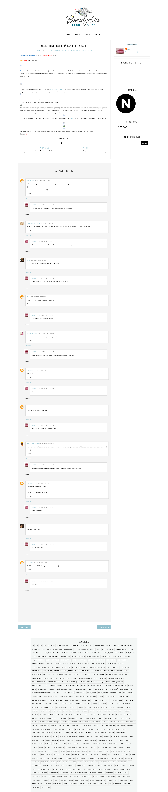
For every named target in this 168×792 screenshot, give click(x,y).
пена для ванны (117, 682)
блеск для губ (36, 653)
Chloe (128, 718)
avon (53, 711)
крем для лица (36, 671)
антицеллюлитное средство (62, 649)
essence (124, 729)
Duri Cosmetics (110, 725)
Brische (93, 714)
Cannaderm (73, 718)
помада (130, 685)
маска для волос (49, 674)
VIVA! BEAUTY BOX (37, 784)
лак (76, 671)
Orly (51, 765)
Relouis (68, 769)
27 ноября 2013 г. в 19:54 (46, 315)
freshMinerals (120, 733)
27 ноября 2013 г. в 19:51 (46, 278)
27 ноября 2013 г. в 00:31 (41, 407)
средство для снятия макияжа (86, 696)
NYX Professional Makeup (108, 762)
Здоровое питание (52, 660)
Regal (49, 769)
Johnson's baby (84, 744)
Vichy (115, 780)
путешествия (42, 689)
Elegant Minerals (46, 729)
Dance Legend (130, 722)
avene (48, 711)
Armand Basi (120, 707)
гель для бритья (83, 653)
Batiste (92, 711)
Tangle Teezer (110, 776)
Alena (29, 297)
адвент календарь (63, 645)
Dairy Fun (121, 722)
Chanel (122, 718)
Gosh (131, 736)
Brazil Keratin (78, 714)
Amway (52, 707)
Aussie (42, 711)
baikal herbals (74, 711)
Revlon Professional (90, 769)
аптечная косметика (81, 649)
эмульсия (102, 704)
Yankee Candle (102, 784)
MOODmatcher (70, 758)
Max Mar (103, 754)
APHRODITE (73, 707)
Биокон (131, 649)
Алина (39, 51)
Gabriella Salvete (37, 736)
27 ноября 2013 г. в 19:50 (46, 465)
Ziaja (42, 787)
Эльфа (95, 704)
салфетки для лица (101, 689)
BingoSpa (35, 714)
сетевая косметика (126, 689)
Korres (47, 747)
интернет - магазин (38, 664)
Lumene (84, 751)
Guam (42, 740)
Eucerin (49, 733)
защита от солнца (38, 660)
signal (126, 773)
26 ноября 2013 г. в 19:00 (38, 297)
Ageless (118, 704)
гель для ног (130, 653)
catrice (101, 718)
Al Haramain (126, 704)
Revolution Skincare (105, 769)
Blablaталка (60, 714)
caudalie (108, 718)
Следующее (25, 627)
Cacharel (42, 718)
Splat (65, 776)
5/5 (45, 645)
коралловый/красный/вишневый (64, 51)
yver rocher (117, 784)
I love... (128, 740)
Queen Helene (41, 769)
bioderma (43, 714)
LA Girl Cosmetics (71, 747)
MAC (112, 751)
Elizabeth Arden (59, 729)
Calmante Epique (52, 718)
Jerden (76, 744)
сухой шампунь (110, 696)
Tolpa (56, 780)
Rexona (116, 769)
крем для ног (47, 671)
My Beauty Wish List (104, 758)
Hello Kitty (70, 740)
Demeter (53, 725)
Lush (90, 751)
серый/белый (114, 689)
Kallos (105, 744)
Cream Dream (96, 722)
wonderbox (82, 784)
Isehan (64, 744)
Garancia (48, 736)
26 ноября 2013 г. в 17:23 (48, 223)
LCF (99, 747)
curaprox (113, 722)
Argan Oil (104, 707)
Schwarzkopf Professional (79, 773)
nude (86, 762)
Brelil (87, 714)
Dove (101, 725)
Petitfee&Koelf (81, 765)
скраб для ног (80, 693)
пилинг (83, 685)
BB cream (99, 711)
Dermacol (61, 725)
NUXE (91, 762)
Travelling (98, 34)
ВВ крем (73, 653)
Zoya (48, 787)
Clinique (56, 722)
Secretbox (109, 773)
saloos (44, 773)
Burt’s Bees (127, 714)
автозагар (51, 645)
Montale (60, 758)
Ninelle (53, 762)
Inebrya (34, 744)
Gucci (48, 740)
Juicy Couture (96, 744)
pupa (33, 769)
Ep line (103, 729)
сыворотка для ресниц (71, 700)
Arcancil (96, 707)
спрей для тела (36, 696)
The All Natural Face (123, 776)
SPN (71, 776)
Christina (35, 722)
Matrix (96, 754)
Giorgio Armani (72, 736)
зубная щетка (122, 660)
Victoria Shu (123, 780)
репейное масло (62, 689)
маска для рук (73, 674)
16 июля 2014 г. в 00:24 (46, 581)
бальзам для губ (121, 649)
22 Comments (46, 51)
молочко (62, 678)
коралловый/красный (39, 667)
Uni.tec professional (81, 780)
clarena (42, 722)
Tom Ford (63, 780)
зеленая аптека (66, 660)
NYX (96, 762)
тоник (126, 700)
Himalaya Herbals (90, 740)
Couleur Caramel (84, 722)
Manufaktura (66, 754)
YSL (110, 784)
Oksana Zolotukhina (33, 223)
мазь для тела (36, 674)
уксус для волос (37, 704)
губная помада (54, 656)
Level (114, 747)
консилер (121, 664)
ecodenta (130, 725)
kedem (121, 744)
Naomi (121, 758)
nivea (59, 762)
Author (77, 34)
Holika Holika (102, 740)
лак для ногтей (81, 51)
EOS (98, 729)
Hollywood (112, 740)
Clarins (49, 722)
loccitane (48, 751)
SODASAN (52, 776)
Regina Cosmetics (58, 769)
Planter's (132, 765)
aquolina (88, 707)
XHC (89, 784)
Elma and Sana (79, 729)
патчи (108, 682)
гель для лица (119, 653)
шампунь (87, 704)
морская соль (71, 678)
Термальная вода (97, 700)
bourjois (69, 714)
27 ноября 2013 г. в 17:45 (47, 526)
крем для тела (68, 671)
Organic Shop (36, 765)
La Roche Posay (83, 747)
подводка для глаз (119, 685)
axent (59, 711)
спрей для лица (128, 693)
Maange (106, 751)
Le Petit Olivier (106, 747)
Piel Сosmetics (108, 765)
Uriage (92, 780)
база (98, 649)
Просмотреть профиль (132, 52)
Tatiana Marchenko (33, 526)
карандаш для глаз (69, 664)
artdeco (129, 707)
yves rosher (35, 787)
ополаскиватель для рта (116, 678)
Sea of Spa (93, 773)
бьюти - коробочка (63, 653)
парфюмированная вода (95, 682)
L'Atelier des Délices (58, 747)
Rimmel (72, 118)
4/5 (52, 51)
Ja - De (69, 744)
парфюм (82, 682)
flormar (96, 733)
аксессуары (74, 645)
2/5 (33, 645)
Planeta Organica (121, 765)
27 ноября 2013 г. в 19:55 (46, 352)
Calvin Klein (63, 718)
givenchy (89, 736)
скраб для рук (91, 693)
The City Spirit (36, 780)
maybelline (116, 754)
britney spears (102, 714)
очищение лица (72, 682)
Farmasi (73, 733)
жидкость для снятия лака (121, 656)
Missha (42, 758)
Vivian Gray (47, 784)
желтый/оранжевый (78, 656)
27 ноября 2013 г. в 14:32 (41, 483)
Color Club (73, 722)
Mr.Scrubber (91, 758)
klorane (34, 747)
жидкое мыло (105, 656)
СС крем (100, 696)
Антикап (116, 645)
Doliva (96, 725)
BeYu (120, 711)
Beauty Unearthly (32, 333)
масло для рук (123, 674)
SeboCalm (101, 773)
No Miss (65, 762)
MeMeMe (132, 754)
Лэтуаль (119, 671)
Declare (34, 725)
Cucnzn (104, 722)
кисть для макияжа (98, 664)
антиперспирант (126, 645)
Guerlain (55, 740)
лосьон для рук (97, 671)
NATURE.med (45, 762)
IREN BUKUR (56, 744)
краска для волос (113, 667)
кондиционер (111, 664)
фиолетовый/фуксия (66, 704)
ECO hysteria (121, 725)
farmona (81, 733)
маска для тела (85, 674)
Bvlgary (34, 718)
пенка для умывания (56, 685)
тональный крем (116, 700)
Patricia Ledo (60, 765)
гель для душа (108, 653)
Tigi (51, 780)
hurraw (121, 740)
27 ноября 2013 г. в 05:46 (46, 444)
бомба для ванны (48, 653)
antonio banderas (62, 707)
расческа (51, 689)
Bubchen (119, 714)
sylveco (95, 776)
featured (88, 733)
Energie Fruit (90, 729)
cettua (115, 718)
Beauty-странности (110, 711)
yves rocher (126, 784)
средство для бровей (50, 696)
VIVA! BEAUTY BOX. (56, 89)
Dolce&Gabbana (86, 725)
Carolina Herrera (90, 718)
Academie (111, 704)
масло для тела (37, 678)
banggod (85, 711)
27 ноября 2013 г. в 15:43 (46, 241)
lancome (93, 747)
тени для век (86, 700)
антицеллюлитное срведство (41, 649)
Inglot (41, 744)
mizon (54, 758)
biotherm (51, 714)
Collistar (64, 722)
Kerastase (128, 744)
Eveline (67, 733)
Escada (117, 729)
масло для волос (98, 674)
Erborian (110, 729)
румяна (90, 689)
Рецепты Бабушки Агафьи (77, 689)
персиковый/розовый (72, 685)
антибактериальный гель (103, 645)
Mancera (56, 754)
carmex (81, 718)
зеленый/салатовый (79, 660)
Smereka (44, 776)
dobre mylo (75, 725)
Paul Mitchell (70, 765)
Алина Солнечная (33, 444)
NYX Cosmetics (122, 762)
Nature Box (35, 762)
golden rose (115, 736)
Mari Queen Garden (78, 754)
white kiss (74, 784)
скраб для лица (69, 693)
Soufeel (59, 776)
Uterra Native (100, 780)
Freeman (111, 733)
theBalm (45, 780)
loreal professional (73, 751)
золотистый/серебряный (96, 660)
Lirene (33, 751)
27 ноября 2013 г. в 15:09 (46, 205)
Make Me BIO (35, 754)
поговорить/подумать (95, 685)
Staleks (76, 776)
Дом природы (65, 656)
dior (67, 725)
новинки (103, 678)
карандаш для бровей (54, 664)
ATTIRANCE (35, 711)
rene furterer (77, 769)
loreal (63, 751)
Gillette (62, 736)
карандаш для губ (84, 664)
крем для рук (58, 671)
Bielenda (127, 711)
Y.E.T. (94, 784)
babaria (65, 711)
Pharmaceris (92, 765)
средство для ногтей (66, 696)
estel (43, 733)
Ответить (29, 193)
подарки (108, 685)
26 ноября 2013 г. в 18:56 (38, 260)
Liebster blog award (125, 747)
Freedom (103, 733)
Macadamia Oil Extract (123, 751)
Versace (109, 780)
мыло (96, 678)
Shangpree (118, 773)
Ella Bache (69, 729)
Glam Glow (98, 736)
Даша (29, 260)
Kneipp (41, 747)
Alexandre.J (35, 707)
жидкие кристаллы (93, 656)
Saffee (128, 769)
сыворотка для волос (39, 700)
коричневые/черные (78, 667)
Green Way (35, 740)
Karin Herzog (113, 744)
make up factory (46, 754)
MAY (109, 754)
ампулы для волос (86, 645)
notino (80, 762)
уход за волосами (51, 704)
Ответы (28, 199)
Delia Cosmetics (44, 725)
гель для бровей (96, 653)
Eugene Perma (58, 733)
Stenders (83, 776)
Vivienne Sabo (57, 784)
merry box (35, 758)
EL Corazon (35, 729)
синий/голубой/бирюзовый (41, 693)
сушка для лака (123, 696)
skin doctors (36, 776)
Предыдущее (103, 627)
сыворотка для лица (55, 700)
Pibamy (100, 765)
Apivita (81, 707)
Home (68, 34)
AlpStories (44, 707)
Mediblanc (125, 754)
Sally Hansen (36, 773)
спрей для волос (115, 693)
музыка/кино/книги (85, 678)
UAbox (71, 780)
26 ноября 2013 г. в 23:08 (46, 333)
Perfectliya (30, 181)
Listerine (40, 751)
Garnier (55, 736)
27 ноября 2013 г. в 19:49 (46, 544)
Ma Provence (98, 751)
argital (112, 707)
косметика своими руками (96, 667)
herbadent (79, 740)
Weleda (66, 784)
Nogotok (73, 762)
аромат (92, 649)
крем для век (125, 667)
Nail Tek (89, 51)
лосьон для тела (109, 671)
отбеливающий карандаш (56, 682)
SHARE (65, 143)
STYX (89, 776)
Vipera (131, 780)
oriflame (45, 765)
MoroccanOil (81, 758)
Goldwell (124, 736)
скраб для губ (57, 693)
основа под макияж (38, 682)
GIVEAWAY (82, 736)
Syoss (102, 776)
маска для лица (62, 674)
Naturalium (128, 758)
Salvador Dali (53, 773)
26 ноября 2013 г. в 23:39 (41, 370)
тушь (132, 700)
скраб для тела (103, 693)
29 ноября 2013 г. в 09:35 (41, 563)
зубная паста (111, 660)
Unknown (30, 370)
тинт (107, 700)
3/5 (37, 645)
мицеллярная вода (50, 678)
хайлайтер (79, 704)
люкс (126, 671)
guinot (62, 740)
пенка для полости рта (39, 685)
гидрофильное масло (39, 656)
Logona (56, 751)
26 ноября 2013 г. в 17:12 (42, 181)
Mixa (48, 758)
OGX (130, 762)
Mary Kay (89, 754)
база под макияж (108, 649)
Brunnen (111, 714)
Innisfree (48, 744)
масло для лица (111, 674)
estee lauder (36, 733)
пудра (34, 689)
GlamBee (106, 736)
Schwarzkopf (64, 773)
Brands (87, 34)
